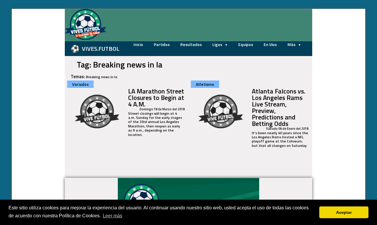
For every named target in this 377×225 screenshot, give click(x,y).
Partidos (162, 44)
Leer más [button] (112, 215)
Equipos (245, 44)
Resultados (191, 44)
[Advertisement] (35, 97)
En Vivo (270, 44)
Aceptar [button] (344, 212)
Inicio (138, 44)
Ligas (217, 44)
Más (291, 44)
